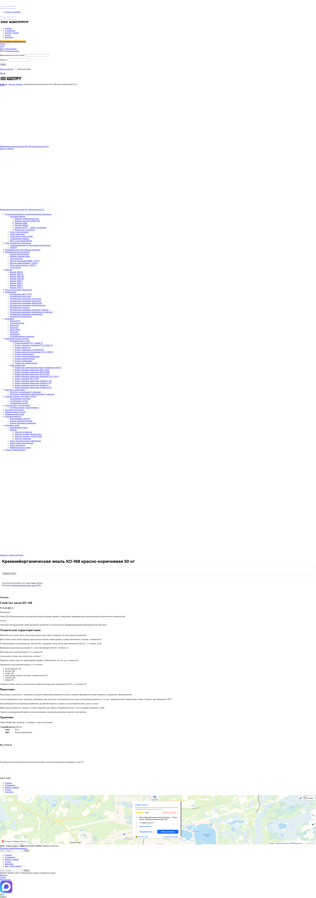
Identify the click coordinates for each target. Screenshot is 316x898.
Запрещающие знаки (18, 427)
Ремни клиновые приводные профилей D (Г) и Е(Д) (37, 376)
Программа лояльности (13, 41)
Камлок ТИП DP (17, 276)
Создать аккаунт (12, 51)
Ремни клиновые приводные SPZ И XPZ (32, 374)
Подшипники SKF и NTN (21, 294)
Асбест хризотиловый (19, 232)
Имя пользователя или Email (12, 55)
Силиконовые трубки (19, 401)
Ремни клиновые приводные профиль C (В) (33, 381)
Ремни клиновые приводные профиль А (32, 385)
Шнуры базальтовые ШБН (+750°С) (25, 261)
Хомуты (13, 430)
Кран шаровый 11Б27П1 (20, 419)
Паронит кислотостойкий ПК (27, 221)
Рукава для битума (22, 347)
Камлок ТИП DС (17, 279)
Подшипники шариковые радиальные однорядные (31, 312)
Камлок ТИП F (16, 283)
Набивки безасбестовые (20, 256)
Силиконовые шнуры (19, 403)
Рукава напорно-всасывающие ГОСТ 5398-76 (34, 352)
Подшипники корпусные (20, 296)
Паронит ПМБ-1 (22, 225)
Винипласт (14, 325)
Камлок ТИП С (16, 287)
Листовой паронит (18, 216)
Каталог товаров (16, 84)
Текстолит (14, 332)
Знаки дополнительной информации (25, 441)
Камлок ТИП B (16, 272)
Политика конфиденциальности (13, 848)
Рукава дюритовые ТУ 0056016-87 (29, 350)
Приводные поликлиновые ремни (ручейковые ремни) (38, 367)
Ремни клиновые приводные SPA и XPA (32, 370)
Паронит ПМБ (21, 223)
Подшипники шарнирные (21, 316)
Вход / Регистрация (13, 866)
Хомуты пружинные (23, 432)
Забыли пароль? (6, 69)
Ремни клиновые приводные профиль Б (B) (33, 387)
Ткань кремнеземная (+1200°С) (23, 265)
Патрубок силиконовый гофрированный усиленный (32, 394)
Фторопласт (15, 334)
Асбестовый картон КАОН (21, 236)
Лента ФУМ (15, 330)
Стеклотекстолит (17, 323)
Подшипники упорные (19, 307)
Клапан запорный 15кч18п (21, 421)
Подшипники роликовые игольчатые (25, 299)
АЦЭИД (13, 247)
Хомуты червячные (23, 439)
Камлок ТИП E (16, 281)
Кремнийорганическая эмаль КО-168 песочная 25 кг (22, 209)
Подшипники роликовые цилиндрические (28, 305)
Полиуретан (15, 321)
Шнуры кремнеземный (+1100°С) (24, 263)
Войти (3, 64)
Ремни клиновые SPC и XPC (27, 379)
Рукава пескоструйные (24, 354)
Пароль (4, 60)
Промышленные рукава (20, 341)
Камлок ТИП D (16, 274)
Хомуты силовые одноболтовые (28, 436)
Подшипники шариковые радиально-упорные (29, 310)
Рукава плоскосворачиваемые (27, 356)
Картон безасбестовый (19, 254)
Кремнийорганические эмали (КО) (26, 585)
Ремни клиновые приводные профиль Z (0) (33, 383)
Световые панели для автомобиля (24, 407)
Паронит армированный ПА (27, 219)
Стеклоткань (15, 267)
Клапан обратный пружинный (23, 423)
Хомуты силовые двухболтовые (28, 434)
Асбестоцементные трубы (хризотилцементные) (30, 245)
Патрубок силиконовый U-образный (25, 392)
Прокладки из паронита (25, 230)
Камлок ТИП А (16, 285)
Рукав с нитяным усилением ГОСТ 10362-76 (34, 345)
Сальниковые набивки (19, 239)
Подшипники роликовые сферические (26, 303)
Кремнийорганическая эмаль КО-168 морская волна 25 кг (24, 146)
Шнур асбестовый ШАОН (21, 241)
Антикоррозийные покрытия (22, 336)
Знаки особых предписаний (21, 443)
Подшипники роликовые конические (25, 301)
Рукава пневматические (25, 359)
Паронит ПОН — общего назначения (30, 227)
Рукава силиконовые (23, 361)
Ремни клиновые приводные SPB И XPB (32, 372)
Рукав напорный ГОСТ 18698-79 (29, 343)
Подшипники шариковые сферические (26, 314)
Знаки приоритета (17, 445)
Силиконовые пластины (20, 399)
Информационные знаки (20, 447)
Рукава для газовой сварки (26, 363)
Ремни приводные (17, 365)
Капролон (14, 327)
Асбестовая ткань (17, 234)
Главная (3, 84)
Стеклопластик (16, 259)
